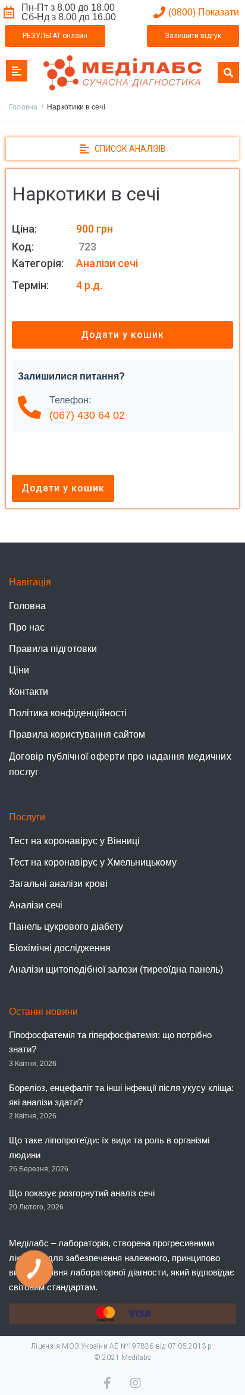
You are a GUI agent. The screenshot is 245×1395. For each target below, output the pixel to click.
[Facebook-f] (109, 1383)
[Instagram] (136, 1383)
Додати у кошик (122, 334)
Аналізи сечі (107, 263)
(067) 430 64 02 (87, 415)
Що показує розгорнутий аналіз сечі (82, 1193)
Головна (23, 107)
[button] (55, 36)
